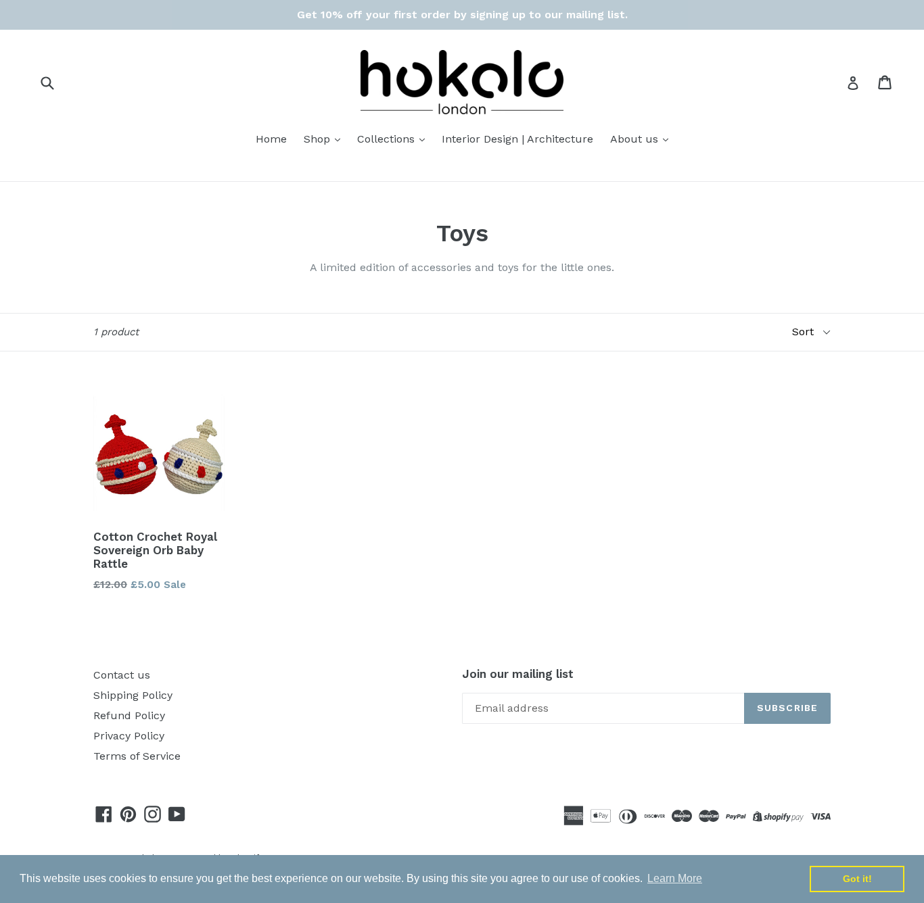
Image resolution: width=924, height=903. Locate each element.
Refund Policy (129, 715)
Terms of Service (137, 756)
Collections (387, 138)
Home (271, 138)
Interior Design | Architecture (517, 138)
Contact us (121, 674)
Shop (318, 138)
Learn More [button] (674, 878)
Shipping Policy (132, 695)
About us (636, 138)
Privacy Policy (128, 735)
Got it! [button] (857, 878)
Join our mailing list (518, 674)
